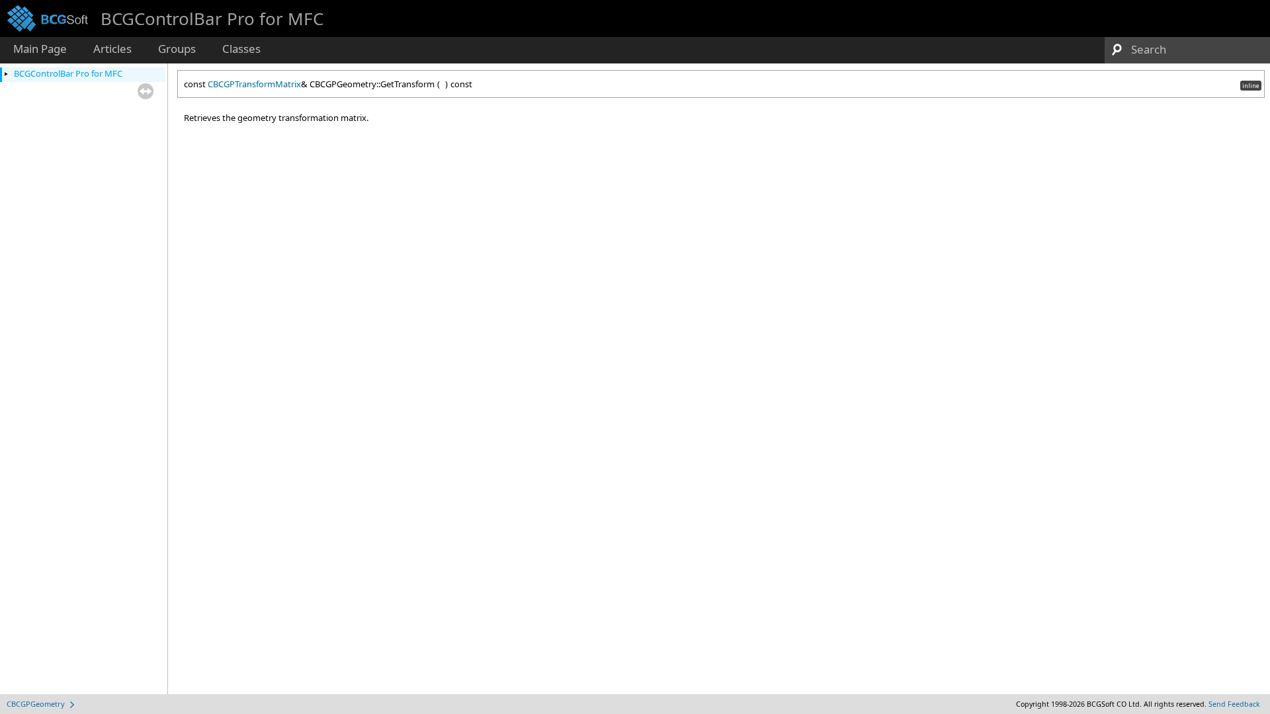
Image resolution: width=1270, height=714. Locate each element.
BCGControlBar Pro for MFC (68, 73)
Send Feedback (1234, 704)
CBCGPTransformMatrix (254, 84)
